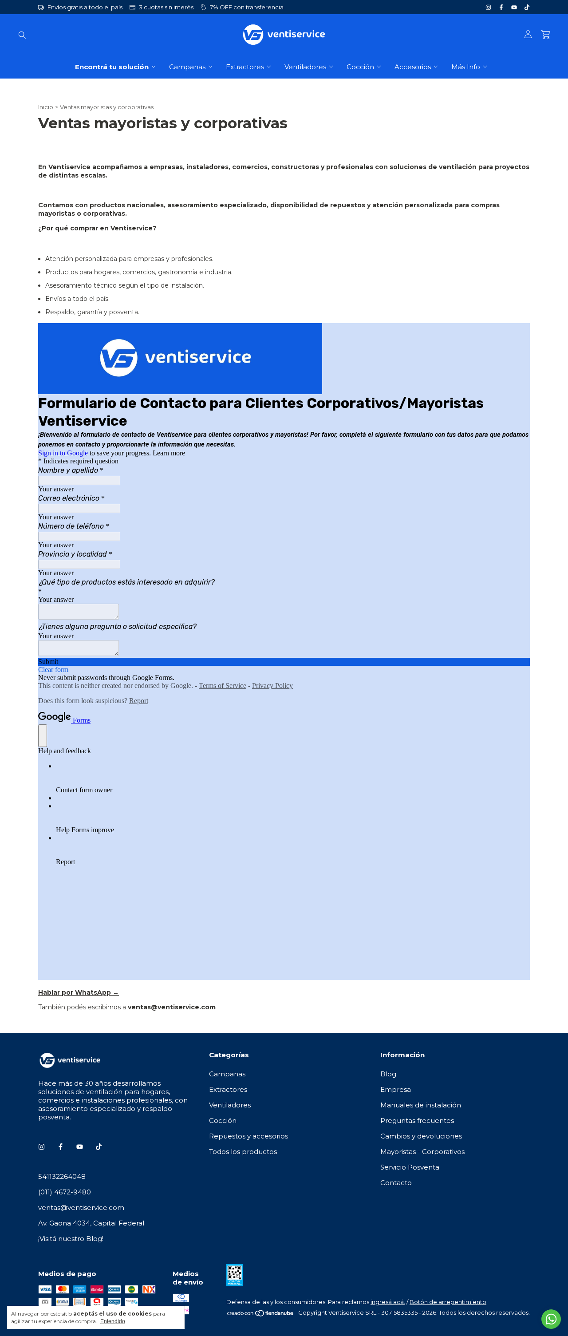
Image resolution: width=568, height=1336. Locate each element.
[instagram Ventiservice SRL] (488, 7)
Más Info (465, 67)
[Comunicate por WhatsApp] (551, 1319)
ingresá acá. (388, 1301)
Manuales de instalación (420, 1105)
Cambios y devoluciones (421, 1136)
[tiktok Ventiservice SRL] (527, 7)
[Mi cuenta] (528, 35)
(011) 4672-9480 (64, 1192)
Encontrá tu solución (112, 67)
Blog (388, 1074)
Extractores (245, 67)
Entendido (112, 1321)
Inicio (45, 107)
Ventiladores (305, 67)
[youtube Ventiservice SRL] (514, 7)
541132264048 (62, 1176)
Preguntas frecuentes (417, 1120)
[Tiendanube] (260, 1314)
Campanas (187, 67)
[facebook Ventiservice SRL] (501, 7)
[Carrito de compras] (545, 35)
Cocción (360, 67)
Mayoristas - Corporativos (422, 1151)
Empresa (395, 1089)
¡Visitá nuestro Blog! (70, 1238)
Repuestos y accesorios (248, 1136)
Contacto (396, 1182)
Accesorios (412, 67)
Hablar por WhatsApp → (78, 992)
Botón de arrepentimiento (448, 1301)
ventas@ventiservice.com (81, 1207)
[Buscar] (22, 34)
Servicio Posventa (409, 1167)
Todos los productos (243, 1151)
